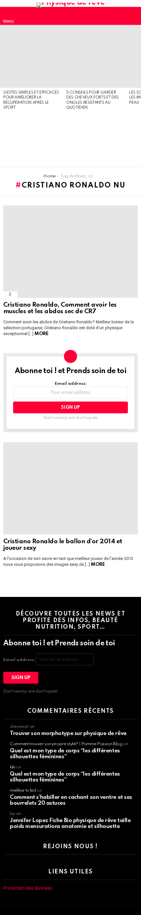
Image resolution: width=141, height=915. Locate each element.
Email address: (71, 384)
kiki (12, 767)
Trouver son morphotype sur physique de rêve (68, 733)
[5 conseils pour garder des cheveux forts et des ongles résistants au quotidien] (94, 56)
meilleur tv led (23, 790)
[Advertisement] (31, 139)
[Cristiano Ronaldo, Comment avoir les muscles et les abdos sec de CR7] (70, 252)
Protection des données (27, 888)
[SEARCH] (132, 16)
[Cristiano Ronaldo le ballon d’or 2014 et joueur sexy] (70, 488)
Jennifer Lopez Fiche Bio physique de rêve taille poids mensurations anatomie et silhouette (70, 823)
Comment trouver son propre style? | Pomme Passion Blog (66, 744)
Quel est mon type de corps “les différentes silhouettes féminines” (65, 754)
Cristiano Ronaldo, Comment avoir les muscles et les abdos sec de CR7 (60, 308)
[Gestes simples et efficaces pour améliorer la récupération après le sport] (31, 56)
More (41, 334)
